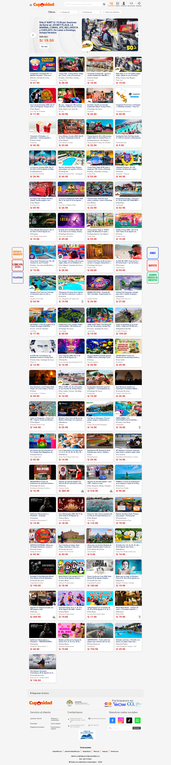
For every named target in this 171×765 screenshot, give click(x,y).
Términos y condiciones (55, 719)
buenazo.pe (114, 751)
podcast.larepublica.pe (72, 751)
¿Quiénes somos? (36, 718)
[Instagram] (121, 720)
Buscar (136, 728)
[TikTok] (129, 720)
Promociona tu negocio (55, 728)
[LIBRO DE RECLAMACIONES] (87, 735)
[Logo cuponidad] (42, 4)
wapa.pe (105, 751)
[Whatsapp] (138, 720)
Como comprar (55, 723)
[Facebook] (112, 720)
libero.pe (96, 751)
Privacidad (33, 723)
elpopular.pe (87, 751)
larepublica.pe (57, 751)
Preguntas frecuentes (37, 727)
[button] (81, 52)
